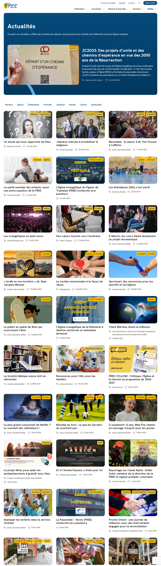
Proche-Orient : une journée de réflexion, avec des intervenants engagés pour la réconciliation (129, 523)
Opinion (73, 48)
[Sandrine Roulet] (57, 149)
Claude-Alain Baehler (16, 289)
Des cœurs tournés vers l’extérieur (78, 236)
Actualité (90, 114)
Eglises (20, 105)
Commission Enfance (93, 348)
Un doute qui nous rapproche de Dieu (27, 142)
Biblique (34, 114)
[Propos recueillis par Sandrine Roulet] (110, 530)
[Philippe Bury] (57, 289)
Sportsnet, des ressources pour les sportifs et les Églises (131, 283)
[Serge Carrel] (110, 387)
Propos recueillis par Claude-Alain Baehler (24, 478)
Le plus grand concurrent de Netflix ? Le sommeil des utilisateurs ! (27, 426)
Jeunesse (151, 160)
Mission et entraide (94, 254)
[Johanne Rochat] (57, 383)
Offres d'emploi (95, 160)
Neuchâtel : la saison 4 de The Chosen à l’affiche (133, 143)
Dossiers (46, 397)
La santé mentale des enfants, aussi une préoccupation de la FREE (26, 188)
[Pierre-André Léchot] (83, 80)
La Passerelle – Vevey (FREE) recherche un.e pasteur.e (74, 521)
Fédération (79, 9)
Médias (47, 208)
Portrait (151, 443)
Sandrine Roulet (66, 150)
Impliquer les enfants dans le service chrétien (27, 521)
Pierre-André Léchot (94, 80)
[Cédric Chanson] (57, 240)
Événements (33, 105)
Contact (131, 3)
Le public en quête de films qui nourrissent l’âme (23, 328)
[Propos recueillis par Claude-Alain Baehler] (5, 478)
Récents (9, 105)
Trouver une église (108, 3)
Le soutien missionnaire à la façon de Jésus (79, 283)
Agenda (122, 3)
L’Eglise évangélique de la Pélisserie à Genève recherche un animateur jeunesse (79, 330)
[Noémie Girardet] (5, 146)
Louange (151, 397)
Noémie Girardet (14, 146)
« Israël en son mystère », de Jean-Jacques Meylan (25, 283)
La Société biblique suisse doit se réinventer (25, 377)
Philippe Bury (64, 289)
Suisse (99, 114)
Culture (83, 105)
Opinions (60, 105)
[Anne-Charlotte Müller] (110, 149)
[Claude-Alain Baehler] (5, 289)
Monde (72, 105)
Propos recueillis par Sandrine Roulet (127, 531)
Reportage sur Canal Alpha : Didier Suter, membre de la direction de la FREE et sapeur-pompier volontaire (131, 473)
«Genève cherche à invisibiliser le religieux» (77, 143)
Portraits (48, 105)
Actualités (96, 9)
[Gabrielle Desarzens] (5, 240)
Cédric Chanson (65, 241)
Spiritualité (96, 105)
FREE (100, 443)
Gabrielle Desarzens (15, 241)
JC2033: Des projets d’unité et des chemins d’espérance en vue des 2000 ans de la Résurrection (116, 55)
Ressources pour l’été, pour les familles (75, 377)
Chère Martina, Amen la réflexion (129, 327)
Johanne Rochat (66, 384)
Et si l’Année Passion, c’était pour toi (79, 470)
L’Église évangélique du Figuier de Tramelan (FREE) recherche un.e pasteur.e (77, 190)
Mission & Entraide (117, 9)
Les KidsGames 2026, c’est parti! (129, 187)
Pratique (37, 160)
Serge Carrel (117, 387)
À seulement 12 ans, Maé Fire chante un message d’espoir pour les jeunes (132, 426)
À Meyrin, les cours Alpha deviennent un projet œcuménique (132, 237)
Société (37, 208)
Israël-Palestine (139, 492)
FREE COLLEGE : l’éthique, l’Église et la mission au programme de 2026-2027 (131, 379)
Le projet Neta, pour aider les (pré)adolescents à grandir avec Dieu (27, 471)
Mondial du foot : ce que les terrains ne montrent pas (79, 426)
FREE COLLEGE (148, 348)
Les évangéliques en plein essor (24, 236)
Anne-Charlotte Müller (121, 150)
